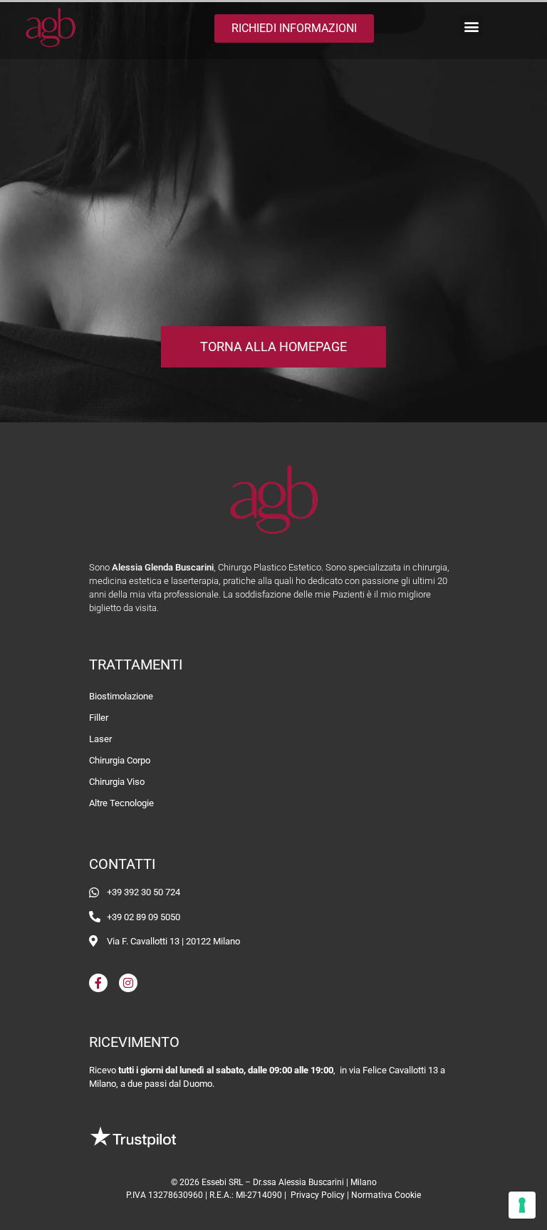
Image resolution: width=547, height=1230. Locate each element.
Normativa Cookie (386, 1195)
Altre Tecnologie (121, 803)
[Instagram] (128, 983)
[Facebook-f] (98, 983)
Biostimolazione (121, 696)
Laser (100, 739)
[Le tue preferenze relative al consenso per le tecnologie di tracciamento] (522, 1205)
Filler (98, 717)
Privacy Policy (318, 1195)
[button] (471, 26)
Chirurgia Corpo (119, 760)
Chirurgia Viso (117, 781)
